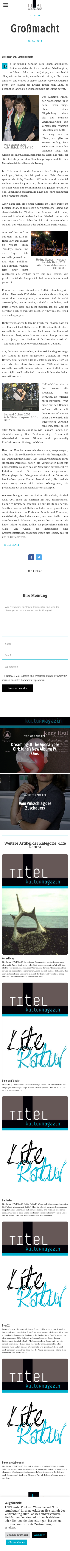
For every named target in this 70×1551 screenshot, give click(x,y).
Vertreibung (8, 958)
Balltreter (7, 1200)
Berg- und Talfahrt (11, 1080)
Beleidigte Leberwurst (13, 1462)
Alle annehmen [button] (16, 1542)
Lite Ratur (35, 15)
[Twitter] (39, 557)
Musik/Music (35, 571)
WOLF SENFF (12, 544)
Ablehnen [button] (39, 1534)
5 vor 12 (6, 1325)
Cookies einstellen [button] (17, 1534)
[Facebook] (31, 557)
